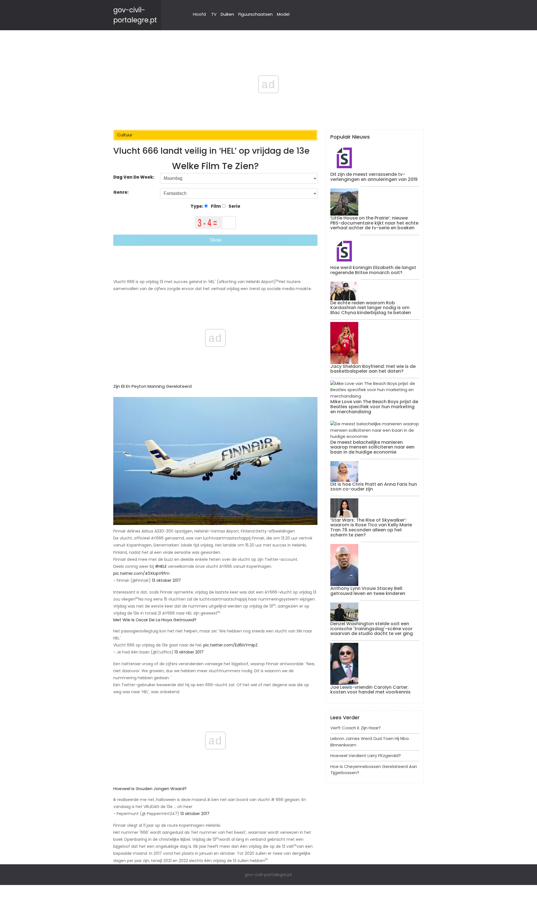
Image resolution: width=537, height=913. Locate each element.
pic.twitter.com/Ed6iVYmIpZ (230, 645)
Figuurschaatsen (255, 14)
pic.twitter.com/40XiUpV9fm (141, 573)
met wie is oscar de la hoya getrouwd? (154, 620)
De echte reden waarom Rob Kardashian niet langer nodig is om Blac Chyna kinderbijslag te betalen (370, 308)
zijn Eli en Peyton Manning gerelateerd (152, 386)
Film (215, 206)
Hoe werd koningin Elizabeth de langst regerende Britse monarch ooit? (373, 270)
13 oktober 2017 (166, 580)
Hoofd (199, 14)
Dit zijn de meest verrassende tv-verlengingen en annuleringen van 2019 (374, 177)
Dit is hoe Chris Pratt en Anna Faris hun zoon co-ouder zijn (373, 486)
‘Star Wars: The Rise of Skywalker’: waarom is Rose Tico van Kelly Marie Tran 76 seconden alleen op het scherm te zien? (371, 527)
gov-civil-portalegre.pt (268, 874)
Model (283, 14)
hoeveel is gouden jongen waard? (150, 788)
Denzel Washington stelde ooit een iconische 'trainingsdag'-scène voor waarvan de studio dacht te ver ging (371, 628)
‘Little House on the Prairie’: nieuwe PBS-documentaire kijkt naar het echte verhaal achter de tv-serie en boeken (374, 223)
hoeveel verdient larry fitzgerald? (365, 755)
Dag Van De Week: (133, 177)
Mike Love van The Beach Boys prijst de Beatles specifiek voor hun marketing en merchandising (374, 406)
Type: (197, 206)
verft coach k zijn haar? (355, 728)
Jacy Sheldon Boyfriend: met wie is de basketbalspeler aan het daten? (373, 369)
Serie (234, 206)
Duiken (227, 14)
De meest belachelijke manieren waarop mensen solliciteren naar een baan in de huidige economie (372, 447)
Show (215, 240)
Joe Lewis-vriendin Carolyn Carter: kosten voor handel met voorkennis (370, 689)
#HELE (161, 566)
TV (213, 14)
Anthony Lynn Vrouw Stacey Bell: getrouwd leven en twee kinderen (367, 591)
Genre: (121, 192)
